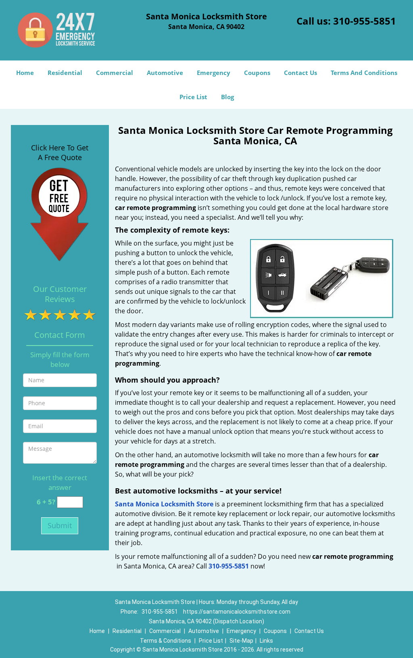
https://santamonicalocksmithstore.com (236, 611)
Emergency (213, 73)
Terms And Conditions (364, 73)
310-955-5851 (364, 20)
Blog (227, 97)
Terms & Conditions (165, 640)
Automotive (165, 73)
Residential (65, 73)
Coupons (257, 73)
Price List (193, 97)
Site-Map (241, 640)
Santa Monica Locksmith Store (164, 504)
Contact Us (300, 73)
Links (266, 640)
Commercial (114, 73)
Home (25, 73)
